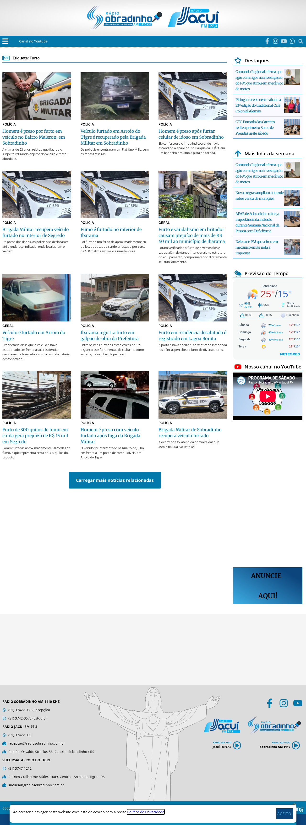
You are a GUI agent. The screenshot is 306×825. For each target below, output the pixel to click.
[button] (5, 41)
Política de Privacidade (145, 811)
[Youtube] (284, 41)
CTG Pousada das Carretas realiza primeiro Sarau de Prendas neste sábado (255, 128)
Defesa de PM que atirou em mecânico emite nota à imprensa (256, 247)
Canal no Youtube (33, 41)
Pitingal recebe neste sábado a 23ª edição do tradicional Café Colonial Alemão (258, 105)
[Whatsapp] (292, 41)
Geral (164, 223)
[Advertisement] (267, 494)
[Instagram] (276, 41)
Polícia (9, 124)
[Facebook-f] (267, 41)
